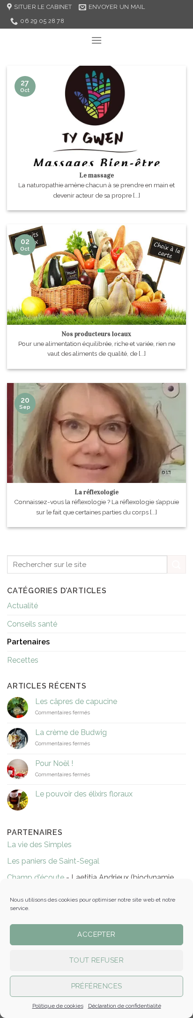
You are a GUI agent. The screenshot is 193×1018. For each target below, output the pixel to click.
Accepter (96, 934)
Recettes (22, 660)
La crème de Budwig (71, 732)
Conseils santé (32, 624)
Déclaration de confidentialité (124, 1006)
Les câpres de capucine (76, 701)
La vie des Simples (39, 844)
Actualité (22, 605)
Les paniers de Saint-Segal (53, 861)
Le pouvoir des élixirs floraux (84, 793)
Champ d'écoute (35, 877)
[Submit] (176, 564)
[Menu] (96, 40)
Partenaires (28, 641)
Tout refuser (96, 960)
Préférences (96, 986)
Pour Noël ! (54, 763)
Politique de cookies (57, 1006)
